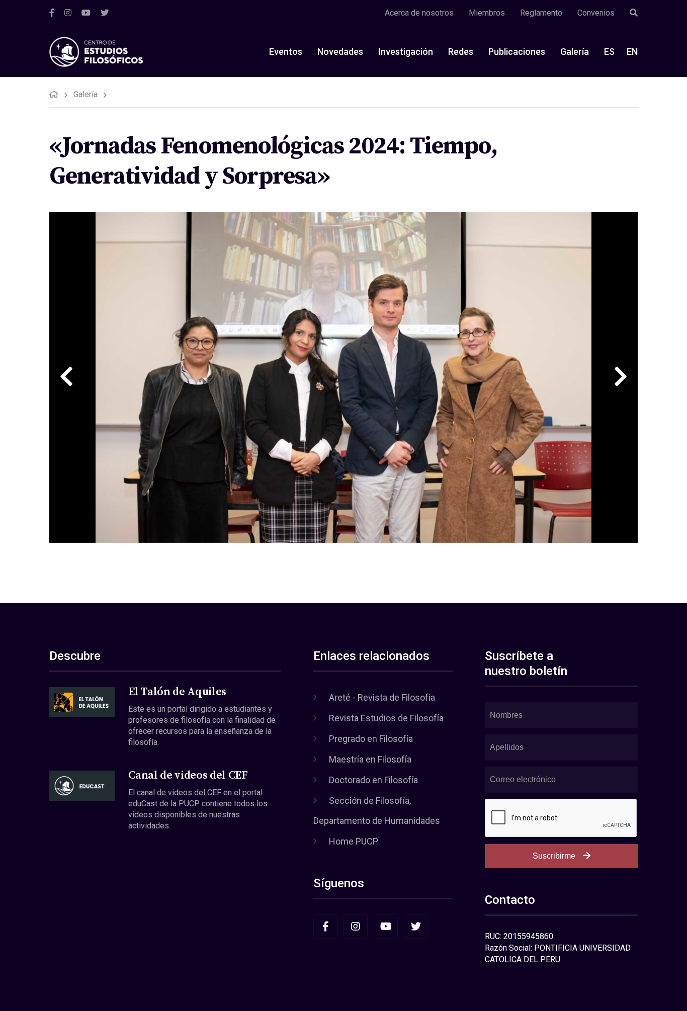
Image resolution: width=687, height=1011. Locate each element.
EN (632, 51)
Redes (460, 51)
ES (609, 51)
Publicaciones (516, 51)
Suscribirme (554, 856)
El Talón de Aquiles (177, 692)
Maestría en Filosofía (370, 759)
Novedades (340, 51)
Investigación (405, 51)
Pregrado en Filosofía (371, 738)
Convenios (596, 13)
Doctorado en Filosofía (373, 780)
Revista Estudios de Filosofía (386, 718)
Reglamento (541, 13)
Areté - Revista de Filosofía (382, 697)
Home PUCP (353, 841)
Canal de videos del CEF (187, 775)
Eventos (285, 51)
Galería (574, 51)
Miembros (487, 13)
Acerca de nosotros (419, 13)
